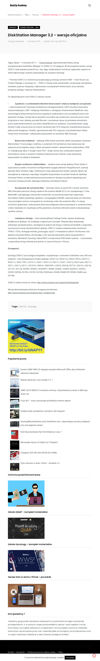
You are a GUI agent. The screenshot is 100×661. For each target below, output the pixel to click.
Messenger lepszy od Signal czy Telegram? (39, 442)
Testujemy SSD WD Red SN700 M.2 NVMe (38, 453)
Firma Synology (45, 63)
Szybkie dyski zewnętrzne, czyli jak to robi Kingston (42, 411)
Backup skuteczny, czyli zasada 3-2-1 (36, 380)
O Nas (60, 652)
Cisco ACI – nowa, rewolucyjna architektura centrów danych (45, 401)
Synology (32, 306)
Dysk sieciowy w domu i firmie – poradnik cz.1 (40, 463)
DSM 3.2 (22, 306)
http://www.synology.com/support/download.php (58, 282)
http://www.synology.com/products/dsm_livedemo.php (31, 293)
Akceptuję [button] (70, 657)
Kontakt (11, 652)
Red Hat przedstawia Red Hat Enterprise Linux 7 (41, 432)
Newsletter (20, 652)
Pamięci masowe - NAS (29, 27)
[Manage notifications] (94, 656)
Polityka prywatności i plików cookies (41, 652)
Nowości (12, 27)
